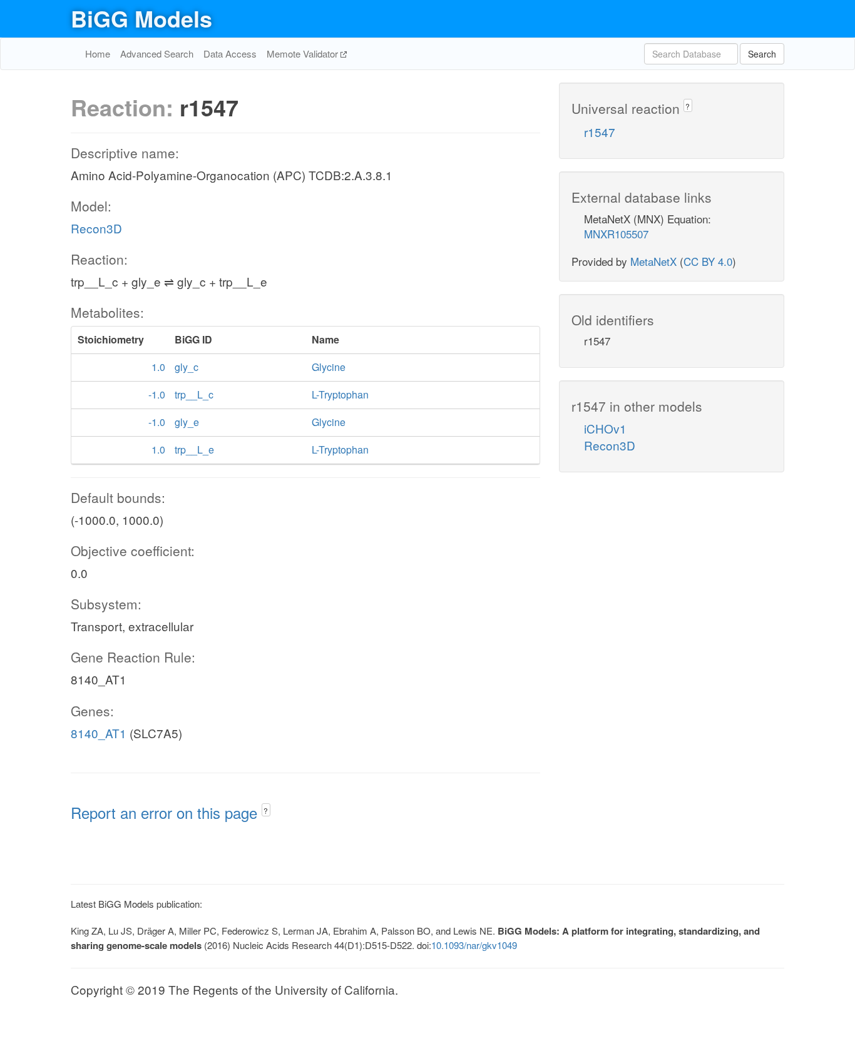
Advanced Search (156, 53)
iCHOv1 (605, 428)
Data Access (230, 53)
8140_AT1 (98, 732)
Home (97, 53)
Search (762, 54)
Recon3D (96, 228)
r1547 (599, 131)
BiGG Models (141, 18)
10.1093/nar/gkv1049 (474, 945)
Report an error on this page (166, 812)
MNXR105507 (616, 233)
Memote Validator (303, 53)
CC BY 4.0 (707, 261)
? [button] (266, 810)
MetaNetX (653, 261)
